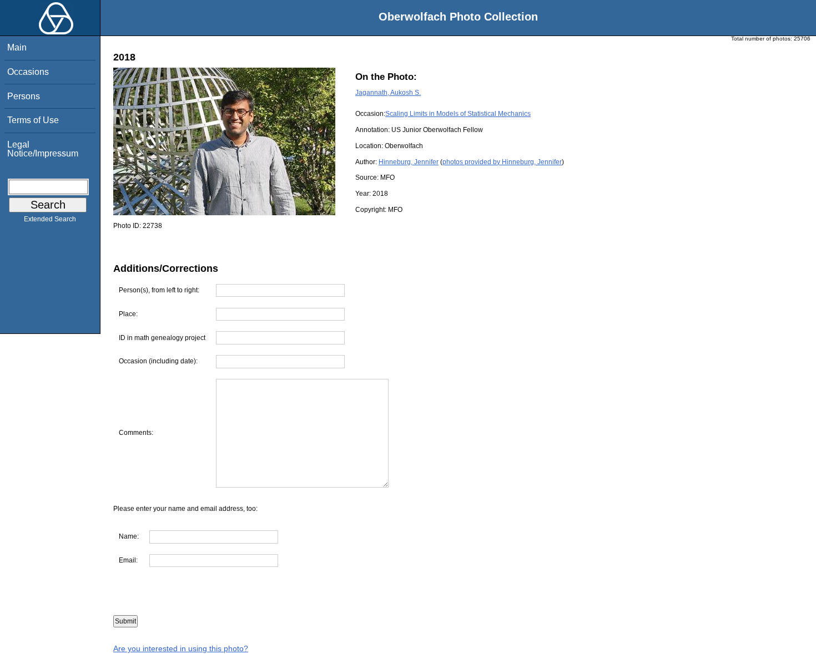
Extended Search (50, 219)
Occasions (28, 72)
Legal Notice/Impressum (42, 149)
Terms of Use (33, 120)
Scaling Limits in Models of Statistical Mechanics (458, 114)
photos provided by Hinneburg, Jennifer (502, 162)
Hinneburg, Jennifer (409, 162)
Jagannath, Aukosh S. (388, 93)
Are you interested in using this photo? (180, 648)
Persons (23, 96)
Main (17, 47)
